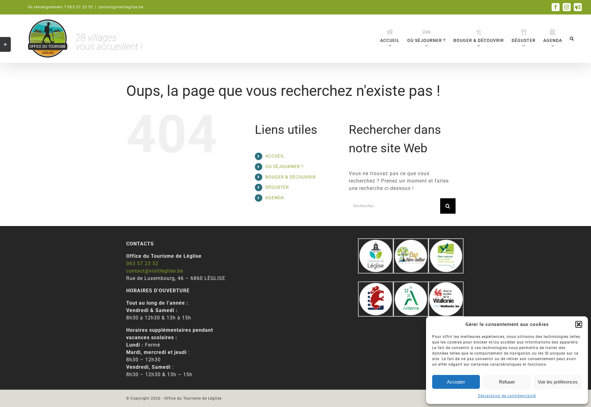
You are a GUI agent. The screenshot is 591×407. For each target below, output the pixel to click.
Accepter (456, 381)
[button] (579, 324)
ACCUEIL (275, 156)
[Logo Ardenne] (410, 285)
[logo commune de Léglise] (375, 242)
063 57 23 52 (142, 263)
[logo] (375, 285)
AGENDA (274, 197)
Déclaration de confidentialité (507, 396)
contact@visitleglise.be (120, 7)
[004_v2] (446, 285)
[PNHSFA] (446, 242)
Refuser (507, 381)
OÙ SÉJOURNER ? (284, 166)
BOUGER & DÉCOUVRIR (290, 177)
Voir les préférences (558, 381)
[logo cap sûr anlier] (410, 242)
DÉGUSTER (277, 187)
